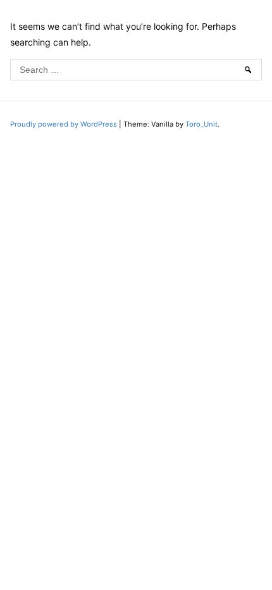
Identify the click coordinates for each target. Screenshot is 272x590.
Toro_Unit (201, 124)
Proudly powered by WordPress (64, 124)
